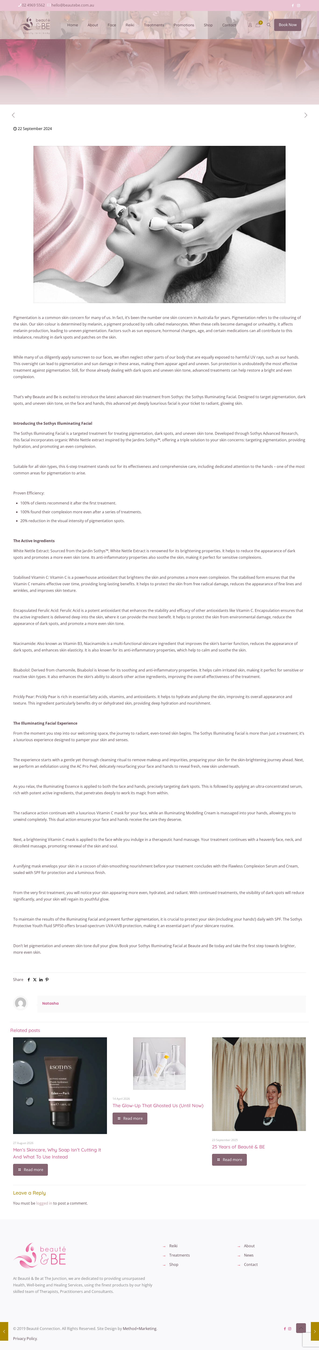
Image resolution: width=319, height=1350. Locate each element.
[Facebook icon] (292, 5)
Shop (173, 1264)
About (249, 1245)
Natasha (50, 1003)
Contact (251, 1264)
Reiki (173, 1245)
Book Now (288, 24)
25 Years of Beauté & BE (238, 1147)
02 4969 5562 (33, 5)
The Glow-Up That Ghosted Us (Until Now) (158, 1105)
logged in (44, 1203)
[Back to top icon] (301, 1328)
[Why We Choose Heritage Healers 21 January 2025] (315, 1331)
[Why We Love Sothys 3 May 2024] (4, 1331)
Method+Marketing (139, 1328)
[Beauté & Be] (37, 25)
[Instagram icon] (298, 5)
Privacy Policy (25, 1338)
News (249, 1255)
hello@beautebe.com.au (72, 5)
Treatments (179, 1255)
